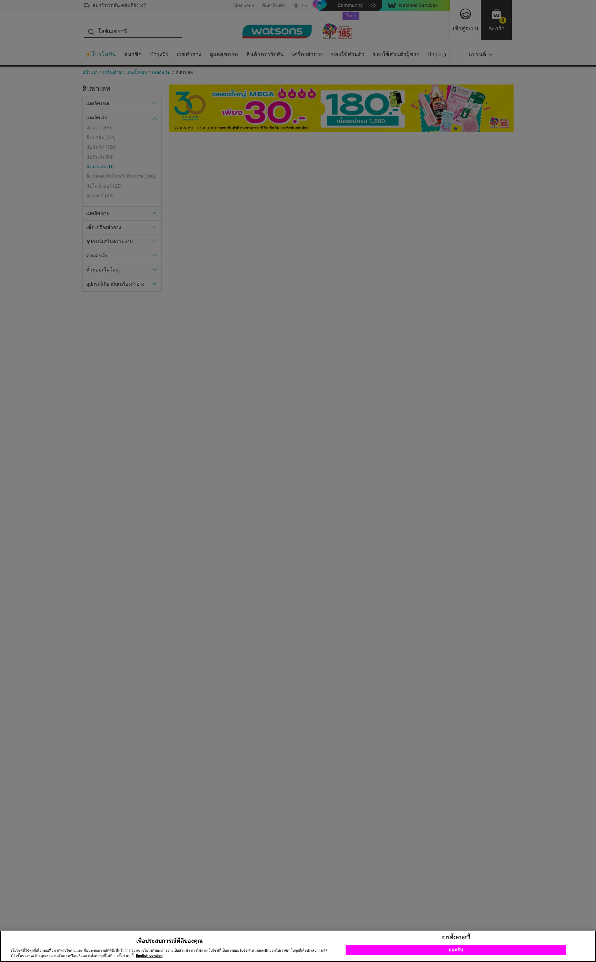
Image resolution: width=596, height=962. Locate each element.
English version (149, 956)
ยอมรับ (456, 950)
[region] (298, 946)
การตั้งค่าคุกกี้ (455, 937)
